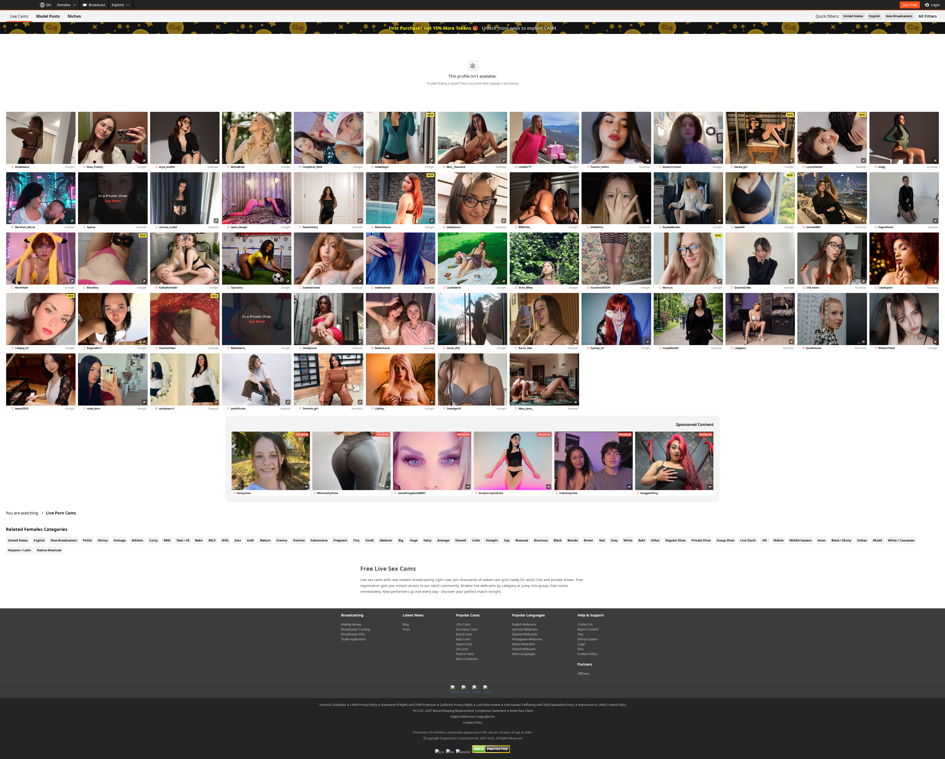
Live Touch (748, 540)
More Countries (466, 659)
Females (64, 4)
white (628, 540)
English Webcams (524, 624)
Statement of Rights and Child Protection (408, 705)
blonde (572, 540)
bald (641, 540)
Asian (822, 540)
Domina (299, 540)
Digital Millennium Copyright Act (473, 717)
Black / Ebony (841, 540)
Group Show (725, 540)
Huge (414, 540)
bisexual (522, 540)
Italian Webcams (523, 644)
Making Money (351, 624)
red (602, 540)
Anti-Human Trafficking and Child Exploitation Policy (539, 705)
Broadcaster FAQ (352, 634)
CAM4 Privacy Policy (363, 705)
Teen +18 (182, 540)
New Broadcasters (899, 16)
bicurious (541, 540)
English (874, 16)
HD (764, 540)
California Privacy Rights (456, 705)
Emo (238, 540)
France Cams (465, 654)
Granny (281, 540)
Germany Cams (466, 629)
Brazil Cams (464, 634)
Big (400, 540)
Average (120, 540)
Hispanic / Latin (19, 550)
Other (655, 540)
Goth (250, 540)
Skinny (103, 540)
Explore (118, 4)
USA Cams (463, 624)
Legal (581, 644)
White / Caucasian (901, 540)
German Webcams (525, 629)
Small (369, 540)
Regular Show (675, 540)
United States (853, 16)
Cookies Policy (587, 654)
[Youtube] (487, 689)
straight (492, 540)
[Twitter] (476, 689)
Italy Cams (463, 639)
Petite (87, 540)
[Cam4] (17, 5)
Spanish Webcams (524, 634)
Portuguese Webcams (527, 639)
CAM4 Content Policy (612, 705)
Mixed (877, 540)
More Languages (523, 654)
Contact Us (585, 624)
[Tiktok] (455, 689)
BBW (167, 540)
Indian (862, 540)
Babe (199, 540)
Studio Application (353, 639)
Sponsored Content (695, 424)
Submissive (319, 540)
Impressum (586, 705)
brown (588, 540)
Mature (265, 540)
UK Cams (462, 649)
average (443, 540)
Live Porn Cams (61, 513)
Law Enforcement (488, 705)
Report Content (588, 629)
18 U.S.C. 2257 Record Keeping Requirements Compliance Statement (459, 711)
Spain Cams (464, 644)
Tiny (356, 540)
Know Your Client (521, 711)
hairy (427, 540)
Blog (406, 624)
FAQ (580, 634)
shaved (460, 540)
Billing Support (588, 639)
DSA (580, 649)
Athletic (137, 540)
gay (507, 540)
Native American (49, 550)
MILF (212, 540)
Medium (386, 540)
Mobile (778, 540)
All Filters (927, 16)
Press (406, 629)
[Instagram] (466, 689)
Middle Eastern (800, 540)
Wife (225, 540)
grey (614, 540)
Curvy (153, 540)
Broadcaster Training (355, 629)
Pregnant (340, 540)
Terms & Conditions (332, 705)
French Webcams (524, 649)
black (558, 540)
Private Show (701, 540)
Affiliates (584, 673)
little (476, 540)
